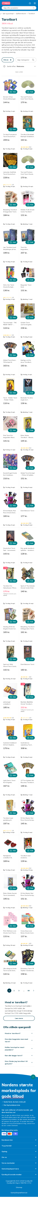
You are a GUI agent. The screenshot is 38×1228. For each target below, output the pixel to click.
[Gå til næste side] (34, 991)
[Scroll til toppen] (33, 1076)
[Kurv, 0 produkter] (29, 3)
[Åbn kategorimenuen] (34, 3)
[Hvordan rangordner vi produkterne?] (4, 66)
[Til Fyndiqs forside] (6, 3)
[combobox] (19, 8)
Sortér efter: (11, 66)
